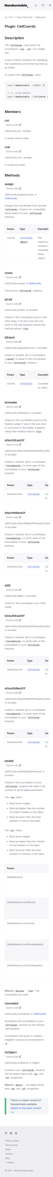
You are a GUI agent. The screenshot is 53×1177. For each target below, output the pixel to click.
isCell (8, 299)
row (7, 147)
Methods (12, 175)
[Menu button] (50, 5)
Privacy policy (12, 1140)
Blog (7, 1158)
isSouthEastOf (14, 616)
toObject (11, 1052)
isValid (9, 761)
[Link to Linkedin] (11, 1133)
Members (13, 112)
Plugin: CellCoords (20, 26)
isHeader (11, 402)
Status (11, 1162)
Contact (9, 1153)
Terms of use (11, 1145)
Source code (12, 125)
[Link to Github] (6, 1133)
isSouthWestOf (15, 688)
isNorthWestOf (15, 513)
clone (9, 273)
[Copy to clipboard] (44, 85)
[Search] (43, 5)
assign (9, 184)
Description (14, 38)
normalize (11, 1003)
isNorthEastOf (14, 440)
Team (8, 1149)
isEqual (10, 337)
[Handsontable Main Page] (16, 5)
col (7, 120)
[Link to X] (16, 1133)
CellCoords (11, 198)
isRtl (7, 585)
